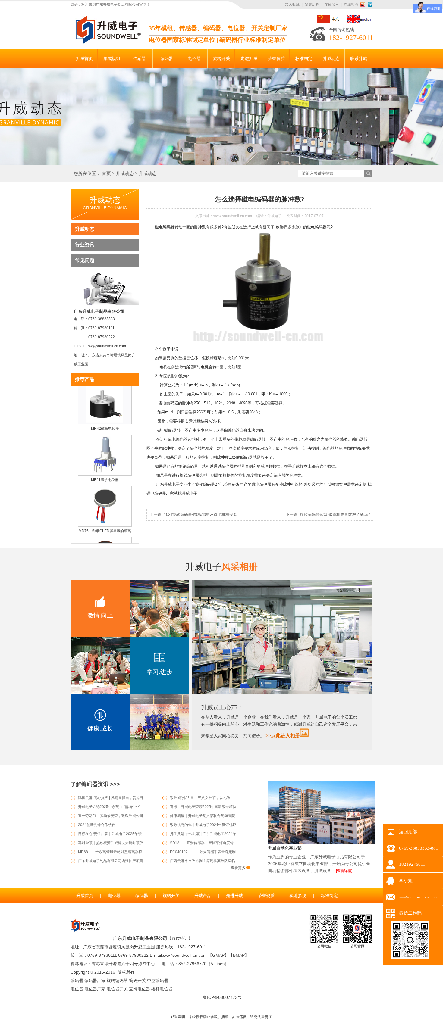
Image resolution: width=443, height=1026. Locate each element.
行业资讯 (84, 244)
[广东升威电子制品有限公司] (107, 42)
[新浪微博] (363, 4)
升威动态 (125, 173)
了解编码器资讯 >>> (95, 784)
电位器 (114, 895)
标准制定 (329, 895)
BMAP (239, 955)
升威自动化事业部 (285, 848)
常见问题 (84, 260)
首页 (106, 173)
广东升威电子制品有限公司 (140, 938)
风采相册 (221, 567)
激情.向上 (100, 615)
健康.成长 (100, 728)
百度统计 (179, 938)
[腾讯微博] (370, 4)
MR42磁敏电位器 (105, 419)
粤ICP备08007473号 (222, 997)
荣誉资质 (266, 895)
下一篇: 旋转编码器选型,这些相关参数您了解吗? (328, 514)
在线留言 (331, 4)
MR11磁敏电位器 (105, 470)
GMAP (218, 955)
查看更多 (238, 868)
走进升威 (234, 895)
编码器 (141, 895)
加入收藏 (292, 4)
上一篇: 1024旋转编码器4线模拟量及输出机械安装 (193, 514)
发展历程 (312, 4)
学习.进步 (159, 672)
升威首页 (84, 895)
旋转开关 (171, 895)
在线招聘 (351, 4)
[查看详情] (344, 871)
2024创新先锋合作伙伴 (96, 825)
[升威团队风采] (282, 692)
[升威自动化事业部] (321, 842)
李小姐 (406, 880)
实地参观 (297, 895)
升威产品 (202, 895)
